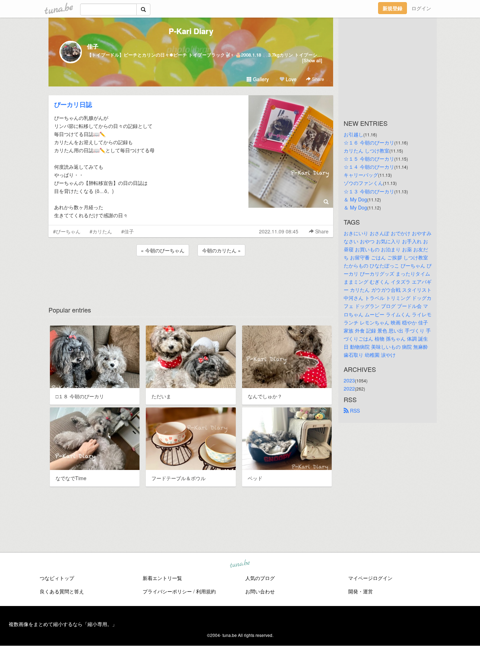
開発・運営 (360, 591)
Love (290, 79)
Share (317, 79)
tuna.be (240, 564)
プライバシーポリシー (167, 591)
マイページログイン (370, 577)
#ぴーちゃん (66, 231)
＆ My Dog (355, 199)
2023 (349, 380)
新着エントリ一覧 (162, 577)
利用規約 (206, 591)
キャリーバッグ (361, 174)
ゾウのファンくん (363, 182)
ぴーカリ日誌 (73, 104)
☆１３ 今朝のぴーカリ (369, 191)
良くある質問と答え (62, 591)
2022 (349, 388)
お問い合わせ (260, 591)
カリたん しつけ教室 (366, 150)
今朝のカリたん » (221, 250)
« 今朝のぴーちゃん (162, 250)
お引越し (353, 134)
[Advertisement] (190, 276)
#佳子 (127, 231)
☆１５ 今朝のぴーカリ (369, 158)
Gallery (260, 79)
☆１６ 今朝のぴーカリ (369, 142)
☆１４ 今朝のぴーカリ (369, 166)
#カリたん (101, 231)
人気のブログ (260, 577)
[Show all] (312, 60)
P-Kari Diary (191, 31)
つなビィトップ (57, 577)
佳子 (92, 46)
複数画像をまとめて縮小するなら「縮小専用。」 (63, 623)
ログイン (421, 8)
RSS (354, 410)
